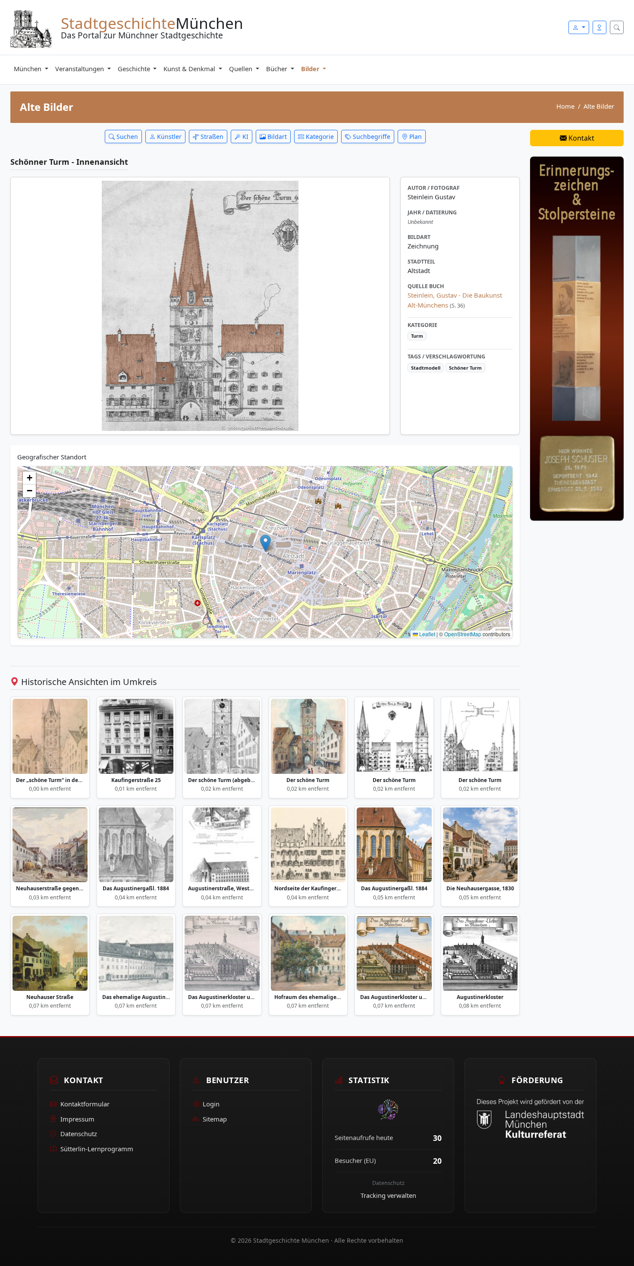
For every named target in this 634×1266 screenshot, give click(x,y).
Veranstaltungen (80, 68)
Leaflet (426, 634)
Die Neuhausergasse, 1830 (480, 889)
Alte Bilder (599, 106)
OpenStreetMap (462, 634)
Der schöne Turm (308, 780)
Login (211, 1104)
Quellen (241, 68)
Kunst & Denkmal (190, 68)
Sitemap (215, 1119)
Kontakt (580, 138)
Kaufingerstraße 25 (136, 780)
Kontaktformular (85, 1104)
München (28, 68)
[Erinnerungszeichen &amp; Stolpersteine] (577, 337)
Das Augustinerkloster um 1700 (222, 997)
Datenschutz (78, 1133)
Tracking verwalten (388, 1195)
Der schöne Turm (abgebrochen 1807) (222, 780)
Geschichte (135, 68)
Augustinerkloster (480, 997)
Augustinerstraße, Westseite (222, 889)
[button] (265, 543)
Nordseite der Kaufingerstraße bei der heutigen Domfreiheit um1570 (308, 889)
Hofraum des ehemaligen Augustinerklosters (308, 997)
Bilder (311, 68)
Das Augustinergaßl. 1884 (136, 889)
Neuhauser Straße (49, 997)
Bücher (277, 68)
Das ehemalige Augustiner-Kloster (136, 997)
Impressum (77, 1119)
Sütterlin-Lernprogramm (96, 1148)
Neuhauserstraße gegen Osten (50, 889)
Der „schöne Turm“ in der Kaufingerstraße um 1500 (50, 780)
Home (565, 106)
